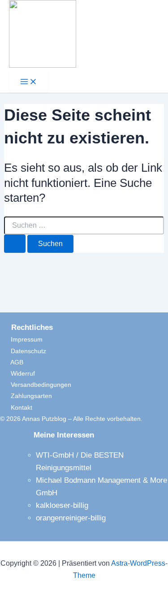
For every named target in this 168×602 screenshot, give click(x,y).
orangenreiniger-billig (71, 518)
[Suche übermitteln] (15, 243)
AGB (11, 362)
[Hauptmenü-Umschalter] (28, 82)
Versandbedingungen (35, 384)
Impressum (21, 339)
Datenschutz (23, 351)
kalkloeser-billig (62, 505)
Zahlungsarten (26, 395)
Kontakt (16, 407)
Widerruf (17, 373)
